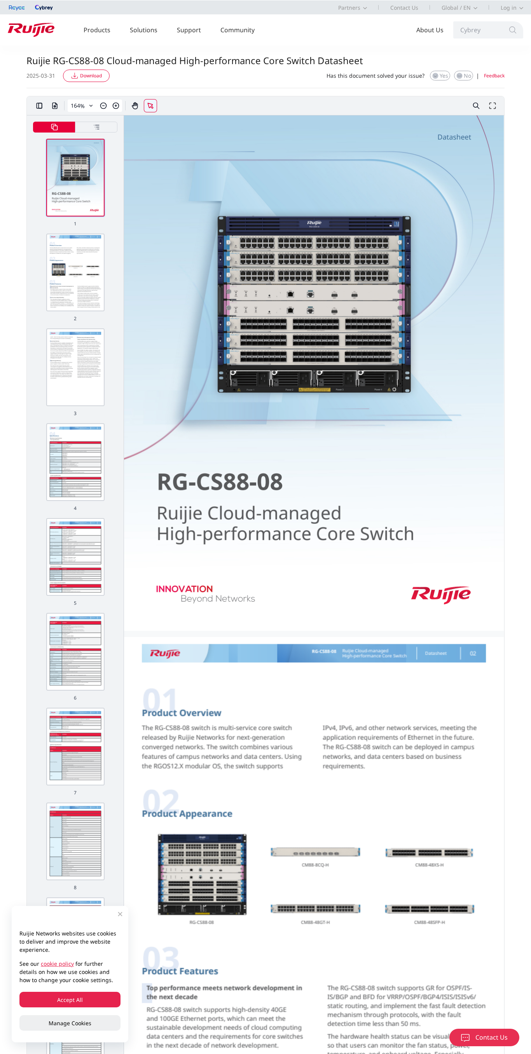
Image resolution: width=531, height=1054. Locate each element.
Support (189, 30)
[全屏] (492, 105)
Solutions (143, 30)
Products (97, 30)
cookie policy (57, 963)
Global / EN (456, 7)
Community (237, 30)
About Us (430, 30)
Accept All (70, 999)
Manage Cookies (70, 1023)
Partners (349, 7)
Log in (509, 7)
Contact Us (404, 7)
